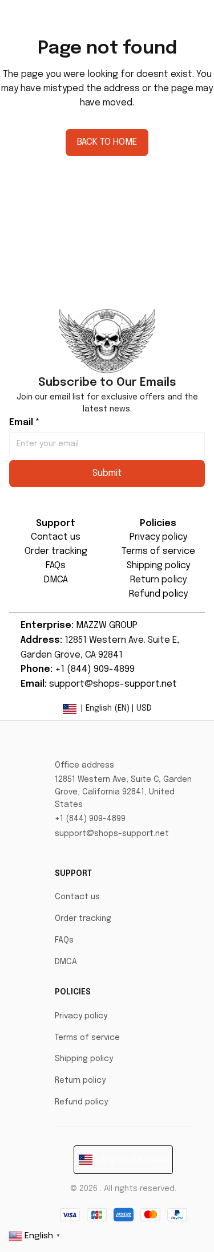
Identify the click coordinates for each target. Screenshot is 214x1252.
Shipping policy (84, 1059)
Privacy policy (81, 1016)
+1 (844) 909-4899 (90, 819)
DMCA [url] (56, 580)
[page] (158, 580)
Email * (24, 422)
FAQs (64, 940)
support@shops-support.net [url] (113, 684)
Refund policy (81, 1102)
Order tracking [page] (56, 551)
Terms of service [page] (158, 551)
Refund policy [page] (158, 594)
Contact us (77, 897)
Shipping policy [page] (158, 565)
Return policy (80, 1080)
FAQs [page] (56, 565)
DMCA (66, 962)
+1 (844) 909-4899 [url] (95, 669)
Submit (107, 473)
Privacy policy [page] (158, 537)
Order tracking (83, 919)
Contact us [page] (55, 537)
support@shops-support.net (112, 834)
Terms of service (87, 1038)
